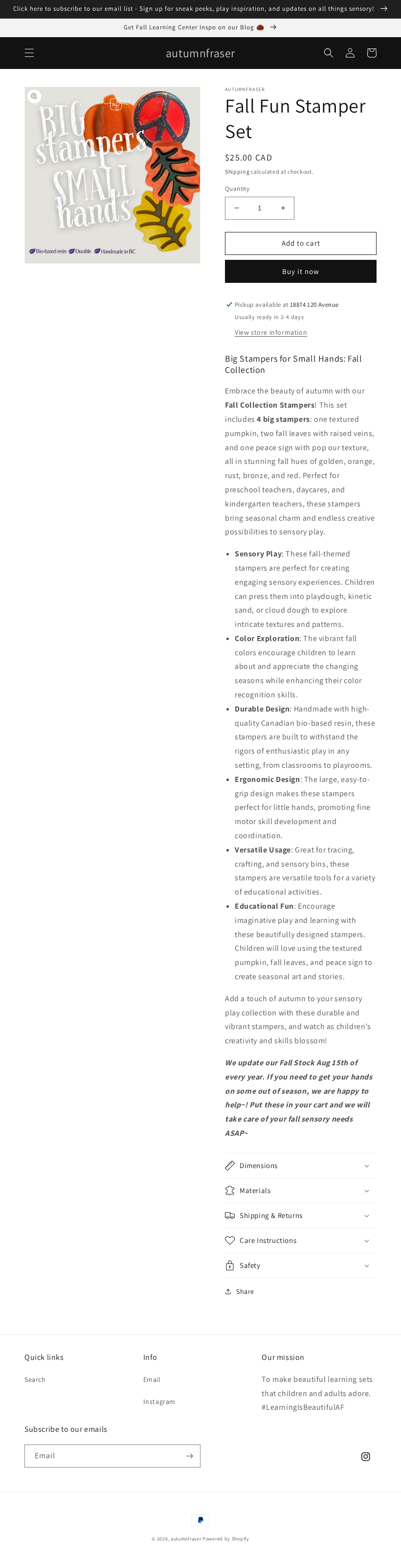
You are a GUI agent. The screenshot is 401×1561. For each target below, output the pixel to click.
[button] (29, 53)
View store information (271, 332)
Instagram (159, 1401)
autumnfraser (186, 1539)
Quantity (237, 188)
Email (152, 1379)
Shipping (237, 171)
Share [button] (245, 1291)
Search (35, 1379)
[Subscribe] (189, 1456)
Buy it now (300, 271)
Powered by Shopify (225, 1539)
